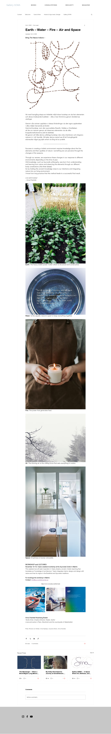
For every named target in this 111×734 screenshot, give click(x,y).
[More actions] (85, 25)
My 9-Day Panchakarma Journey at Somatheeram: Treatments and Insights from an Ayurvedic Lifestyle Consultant (55, 672)
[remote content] (55, 584)
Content (19, 14)
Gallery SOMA (67, 14)
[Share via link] (38, 638)
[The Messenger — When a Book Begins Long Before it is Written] (29, 662)
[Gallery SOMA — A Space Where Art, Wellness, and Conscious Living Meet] (82, 662)
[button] (91, 14)
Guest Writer (37, 14)
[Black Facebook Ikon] (27, 716)
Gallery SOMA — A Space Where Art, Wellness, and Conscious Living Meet (81, 672)
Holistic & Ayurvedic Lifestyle (52, 14)
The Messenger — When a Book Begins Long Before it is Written (29, 672)
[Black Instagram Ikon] (23, 716)
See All (92, 652)
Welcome (27, 14)
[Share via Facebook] (26, 638)
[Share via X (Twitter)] (30, 638)
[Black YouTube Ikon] (31, 716)
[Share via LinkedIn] (34, 638)
